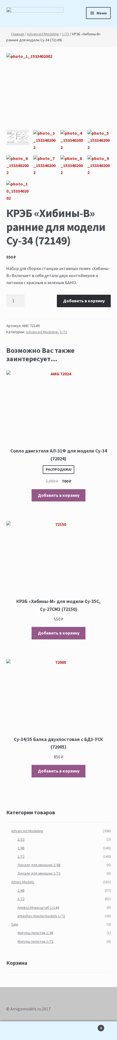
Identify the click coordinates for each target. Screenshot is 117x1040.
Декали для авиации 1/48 (38, 864)
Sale (14, 924)
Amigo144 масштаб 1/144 (38, 907)
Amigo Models (22, 881)
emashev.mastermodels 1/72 (41, 915)
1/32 (20, 839)
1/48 (20, 848)
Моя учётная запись (19, 1031)
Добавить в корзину (84, 300)
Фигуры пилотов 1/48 (35, 932)
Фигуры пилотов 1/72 (35, 941)
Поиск (58, 1031)
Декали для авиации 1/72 (38, 873)
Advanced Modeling (43, 34)
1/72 (65, 34)
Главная (17, 34)
